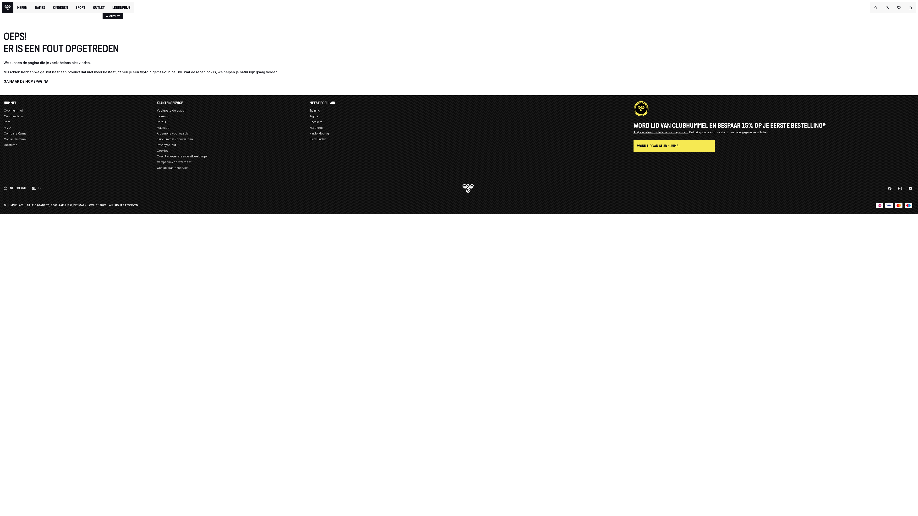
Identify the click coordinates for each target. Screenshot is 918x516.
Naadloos (316, 127)
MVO (7, 127)
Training (315, 110)
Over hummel (13, 110)
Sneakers (316, 122)
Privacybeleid (166, 145)
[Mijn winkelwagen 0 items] (910, 7)
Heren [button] (22, 8)
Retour (161, 122)
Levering (163, 116)
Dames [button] (40, 8)
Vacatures (10, 145)
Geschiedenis (14, 116)
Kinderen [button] (60, 8)
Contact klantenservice (173, 168)
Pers (7, 122)
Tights (314, 116)
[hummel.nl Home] (7, 7)
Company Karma (15, 133)
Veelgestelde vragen (171, 110)
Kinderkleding (319, 133)
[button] (876, 7)
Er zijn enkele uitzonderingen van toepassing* (661, 132)
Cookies (163, 150)
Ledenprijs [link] (121, 7)
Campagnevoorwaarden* (174, 162)
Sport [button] (80, 8)
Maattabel (163, 127)
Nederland (18, 188)
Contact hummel (15, 139)
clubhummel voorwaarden (175, 139)
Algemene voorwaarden (173, 133)
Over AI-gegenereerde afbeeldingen (182, 156)
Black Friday (318, 139)
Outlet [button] (99, 8)
